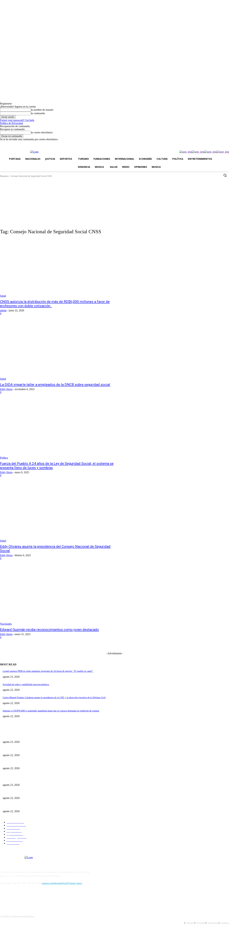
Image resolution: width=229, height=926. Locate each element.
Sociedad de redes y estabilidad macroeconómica (26, 684)
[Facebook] (199, 143)
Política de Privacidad (11, 123)
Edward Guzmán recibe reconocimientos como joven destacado (49, 630)
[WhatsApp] (222, 143)
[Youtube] (227, 143)
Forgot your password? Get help (17, 120)
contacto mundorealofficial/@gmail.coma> (62, 883)
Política (4, 457)
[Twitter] (213, 143)
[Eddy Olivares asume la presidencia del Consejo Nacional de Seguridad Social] (59, 512)
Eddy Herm (6, 389)
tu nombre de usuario (42, 109)
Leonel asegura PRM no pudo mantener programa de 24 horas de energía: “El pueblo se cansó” (48, 671)
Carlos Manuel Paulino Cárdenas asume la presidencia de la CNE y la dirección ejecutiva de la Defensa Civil (54, 697)
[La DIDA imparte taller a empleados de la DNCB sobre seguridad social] (59, 351)
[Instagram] (204, 143)
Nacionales (6, 623)
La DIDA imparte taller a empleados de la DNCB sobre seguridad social (55, 385)
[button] (225, 175)
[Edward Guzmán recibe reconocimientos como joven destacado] (59, 595)
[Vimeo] (218, 143)
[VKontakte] (37, 898)
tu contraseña (38, 113)
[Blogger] (3, 898)
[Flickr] (20, 898)
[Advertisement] (114, 203)
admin (3, 310)
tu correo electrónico (42, 132)
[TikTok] (208, 143)
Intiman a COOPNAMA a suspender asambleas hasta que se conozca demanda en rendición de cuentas (51, 711)
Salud (3, 295)
